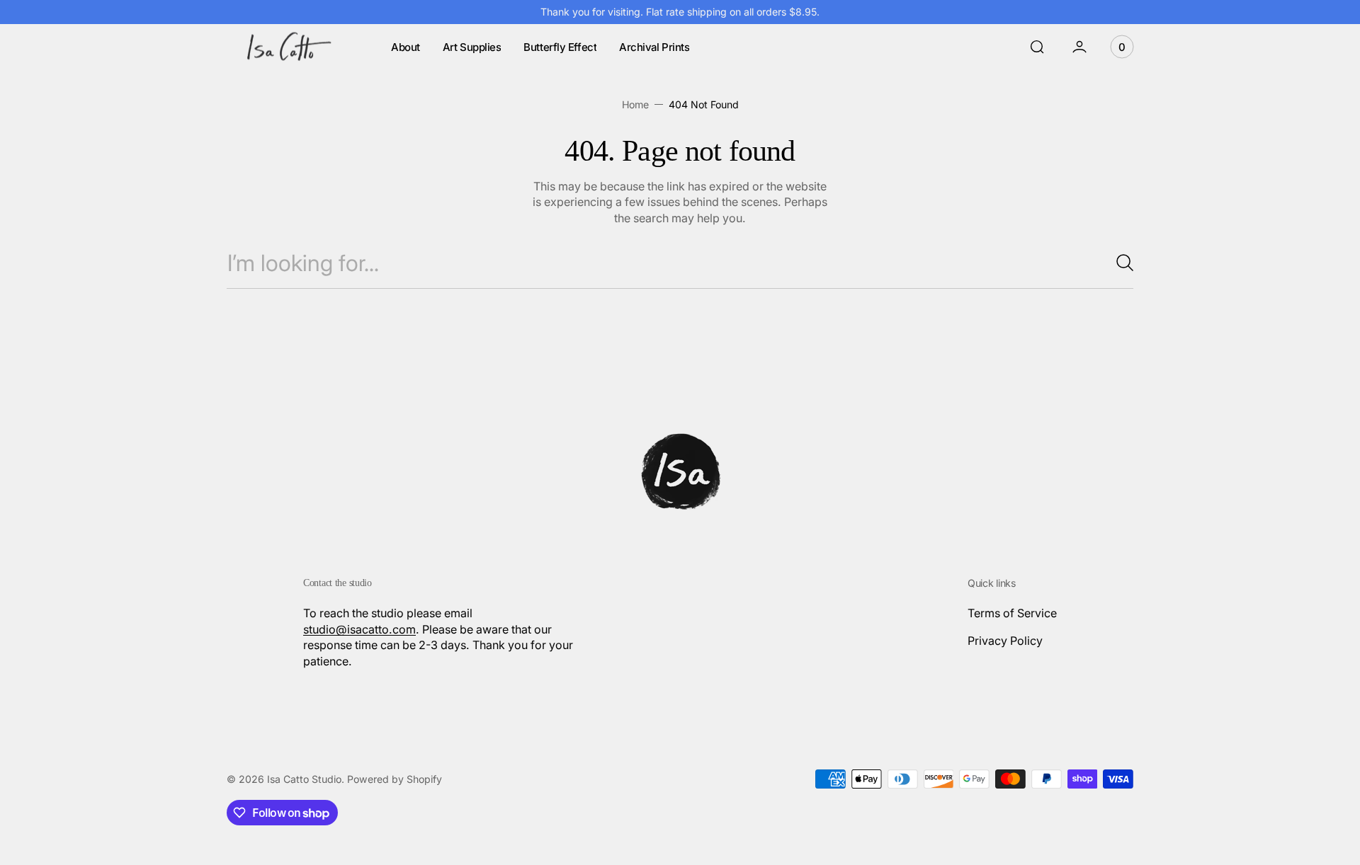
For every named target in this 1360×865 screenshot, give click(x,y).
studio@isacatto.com (359, 629)
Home (635, 104)
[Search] (1119, 262)
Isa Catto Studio (304, 779)
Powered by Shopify (394, 779)
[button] (1037, 46)
